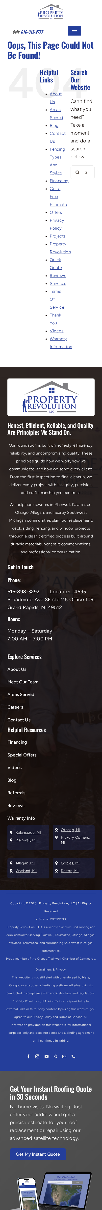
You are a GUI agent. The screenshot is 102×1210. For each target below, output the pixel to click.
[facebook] (28, 1056)
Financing (59, 180)
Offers (56, 212)
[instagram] (37, 1056)
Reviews (58, 275)
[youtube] (47, 1056)
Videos (56, 330)
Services (58, 283)
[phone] (74, 1056)
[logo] (51, 6)
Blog (54, 125)
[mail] (64, 1056)
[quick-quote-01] (51, 1174)
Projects (58, 236)
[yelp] (55, 1056)
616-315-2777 (32, 32)
